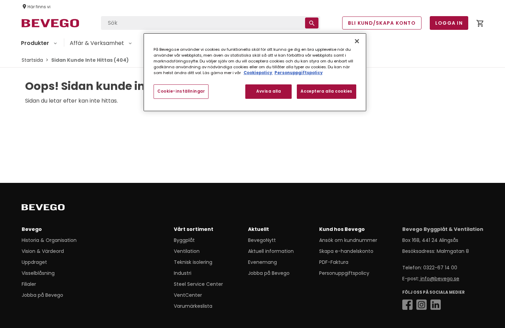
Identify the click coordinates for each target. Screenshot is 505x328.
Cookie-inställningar (181, 91)
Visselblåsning (38, 273)
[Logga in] (479, 24)
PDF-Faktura (333, 262)
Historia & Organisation (49, 240)
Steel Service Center (198, 284)
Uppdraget (34, 262)
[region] (255, 72)
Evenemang (262, 262)
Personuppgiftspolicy (344, 273)
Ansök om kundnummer (348, 240)
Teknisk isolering (193, 262)
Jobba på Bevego (42, 295)
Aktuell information (271, 251)
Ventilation (187, 251)
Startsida (32, 60)
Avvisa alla (268, 91)
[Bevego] (53, 208)
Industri (182, 273)
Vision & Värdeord (43, 251)
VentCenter (188, 295)
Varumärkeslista (193, 306)
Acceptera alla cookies (326, 91)
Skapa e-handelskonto (346, 251)
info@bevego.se (439, 278)
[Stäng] (356, 41)
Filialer (29, 284)
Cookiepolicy (258, 72)
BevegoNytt (262, 240)
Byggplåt (184, 240)
